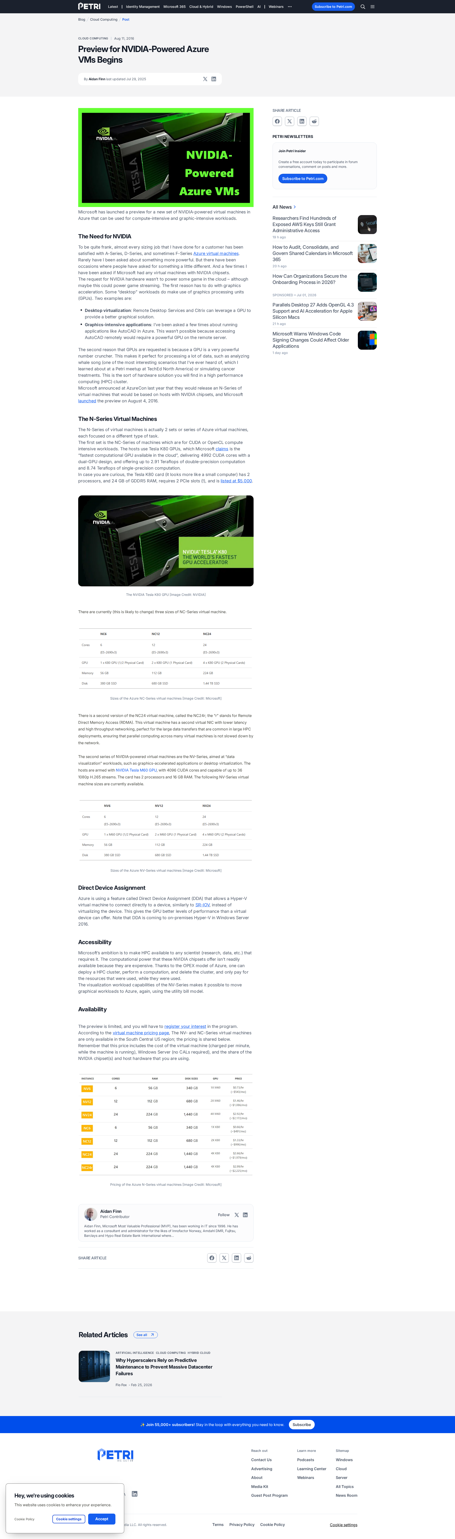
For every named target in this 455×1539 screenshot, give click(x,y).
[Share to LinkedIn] (134, 1495)
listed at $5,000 (236, 480)
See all (141, 1335)
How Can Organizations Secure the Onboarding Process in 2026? (310, 279)
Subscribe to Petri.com (333, 7)
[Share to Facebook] (212, 1258)
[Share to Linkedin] (236, 1258)
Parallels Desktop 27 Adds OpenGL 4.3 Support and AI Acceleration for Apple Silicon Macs (313, 311)
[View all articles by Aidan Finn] (90, 1214)
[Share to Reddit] (249, 1258)
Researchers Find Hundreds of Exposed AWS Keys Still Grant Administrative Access (304, 224)
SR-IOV (203, 904)
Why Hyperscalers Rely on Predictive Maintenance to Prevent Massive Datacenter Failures (164, 1366)
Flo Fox (122, 1385)
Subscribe (302, 1424)
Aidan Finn (115, 79)
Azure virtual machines (216, 253)
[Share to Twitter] (224, 1258)
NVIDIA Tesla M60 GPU (136, 770)
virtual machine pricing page (141, 1032)
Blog (81, 19)
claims (222, 448)
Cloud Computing (104, 19)
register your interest (185, 1026)
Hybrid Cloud (199, 1353)
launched (87, 400)
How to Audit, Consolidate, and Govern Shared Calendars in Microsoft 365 (313, 253)
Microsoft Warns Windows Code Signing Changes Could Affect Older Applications (311, 340)
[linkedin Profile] (213, 79)
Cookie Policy (24, 1519)
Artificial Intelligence (135, 1353)
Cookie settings (343, 1524)
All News (282, 207)
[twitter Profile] (205, 79)
